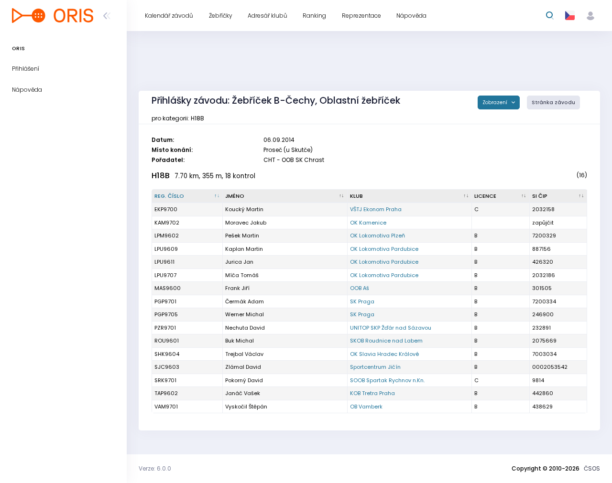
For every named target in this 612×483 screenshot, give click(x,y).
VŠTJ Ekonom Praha (376, 209)
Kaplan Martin (244, 249)
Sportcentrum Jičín (375, 367)
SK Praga (362, 301)
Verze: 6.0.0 (155, 468)
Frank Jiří (237, 288)
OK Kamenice (368, 222)
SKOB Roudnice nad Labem (386, 340)
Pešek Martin (242, 235)
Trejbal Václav (244, 354)
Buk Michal (239, 340)
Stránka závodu (553, 102)
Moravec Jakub (245, 222)
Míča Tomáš (242, 275)
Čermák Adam (244, 301)
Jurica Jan (239, 262)
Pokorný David (244, 380)
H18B (161, 175)
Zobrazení (495, 102)
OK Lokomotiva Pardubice (384, 249)
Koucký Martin (244, 209)
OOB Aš (359, 288)
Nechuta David (245, 328)
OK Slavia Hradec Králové (384, 354)
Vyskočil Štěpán (246, 406)
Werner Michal (244, 314)
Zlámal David (243, 367)
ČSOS (592, 468)
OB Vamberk (366, 406)
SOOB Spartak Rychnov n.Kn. (387, 380)
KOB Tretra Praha (372, 393)
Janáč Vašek (242, 393)
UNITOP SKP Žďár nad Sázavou (390, 328)
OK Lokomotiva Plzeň (377, 235)
